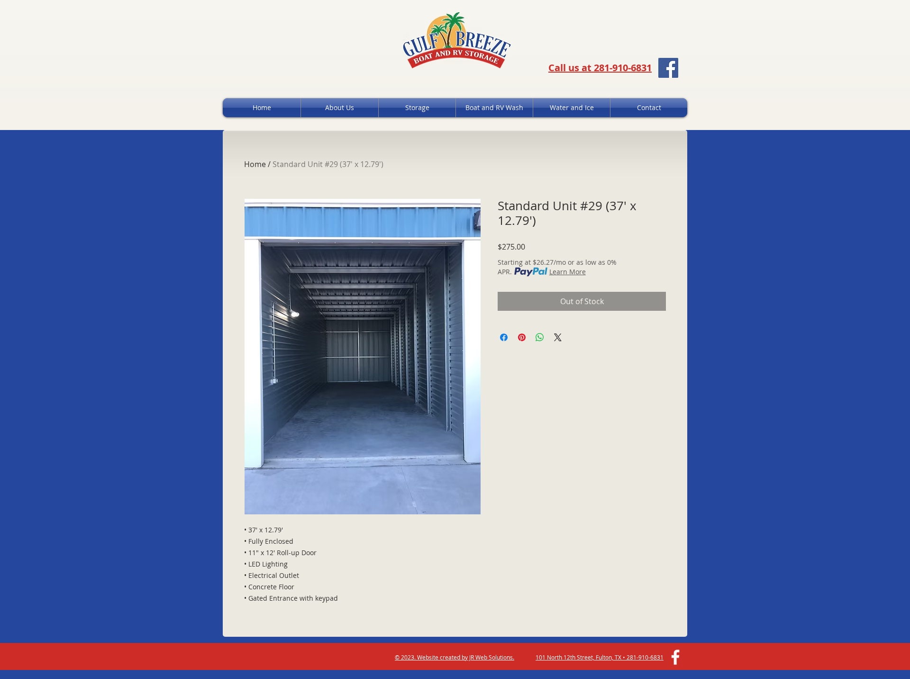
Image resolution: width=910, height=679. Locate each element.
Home (255, 164)
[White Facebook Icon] (675, 657)
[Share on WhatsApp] (540, 337)
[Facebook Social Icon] (668, 68)
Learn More (567, 271)
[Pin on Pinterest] (522, 337)
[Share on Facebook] (504, 337)
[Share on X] (558, 337)
